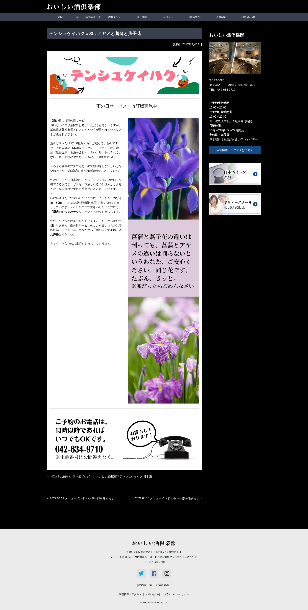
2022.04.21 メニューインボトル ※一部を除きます (82, 498)
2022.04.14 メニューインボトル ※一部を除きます (167, 498)
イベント (168, 17)
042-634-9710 (226, 89)
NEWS (55, 476)
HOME (60, 17)
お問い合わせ (247, 17)
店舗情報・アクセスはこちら (234, 150)
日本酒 (147, 476)
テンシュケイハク (131, 476)
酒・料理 (142, 17)
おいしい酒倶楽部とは (87, 17)
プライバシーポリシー (176, 594)
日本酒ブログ (194, 17)
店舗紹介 (221, 17)
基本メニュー (115, 17)
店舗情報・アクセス (130, 594)
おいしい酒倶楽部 (107, 476)
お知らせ (66, 476)
